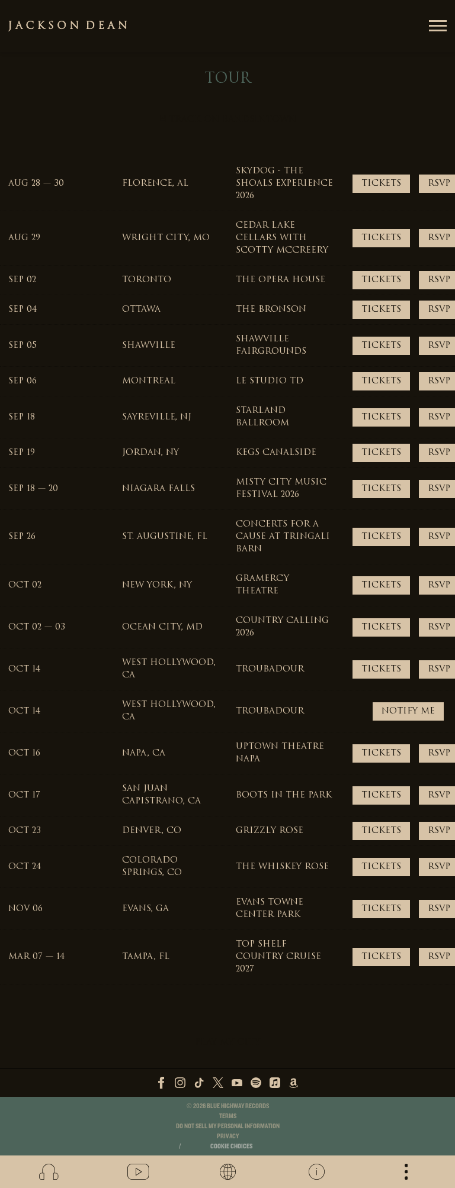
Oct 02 (24, 585)
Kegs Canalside (276, 452)
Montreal (148, 381)
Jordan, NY (150, 452)
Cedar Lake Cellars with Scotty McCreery (282, 238)
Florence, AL (155, 183)
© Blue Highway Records (228, 1106)
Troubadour (270, 669)
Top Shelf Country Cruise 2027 (278, 957)
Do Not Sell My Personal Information (228, 1126)
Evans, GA (145, 909)
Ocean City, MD (162, 627)
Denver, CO (151, 831)
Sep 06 (22, 381)
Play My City (227, 1042)
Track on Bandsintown (231, 119)
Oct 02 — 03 (36, 627)
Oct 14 (24, 669)
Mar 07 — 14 (36, 957)
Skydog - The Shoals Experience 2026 (284, 184)
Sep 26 (22, 536)
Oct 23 (24, 831)
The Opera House (280, 280)
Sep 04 (22, 309)
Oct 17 (24, 795)
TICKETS (381, 183)
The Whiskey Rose (282, 867)
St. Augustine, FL (164, 536)
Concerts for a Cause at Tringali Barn (283, 537)
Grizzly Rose (269, 831)
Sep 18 (21, 417)
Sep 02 (22, 280)
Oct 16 (24, 753)
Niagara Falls (158, 489)
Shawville (148, 345)
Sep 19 (21, 452)
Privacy (228, 1136)
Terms (227, 1116)
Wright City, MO (166, 238)
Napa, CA (143, 753)
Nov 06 (25, 909)
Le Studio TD (269, 381)
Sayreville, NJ (156, 417)
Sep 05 (22, 345)
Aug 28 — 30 (36, 183)
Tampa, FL (145, 957)
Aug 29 (24, 238)
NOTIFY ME (408, 711)
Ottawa (141, 309)
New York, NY (157, 585)
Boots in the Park (284, 795)
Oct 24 (24, 867)
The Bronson (271, 309)
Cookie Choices (231, 1146)
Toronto (146, 280)
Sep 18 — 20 (33, 489)
